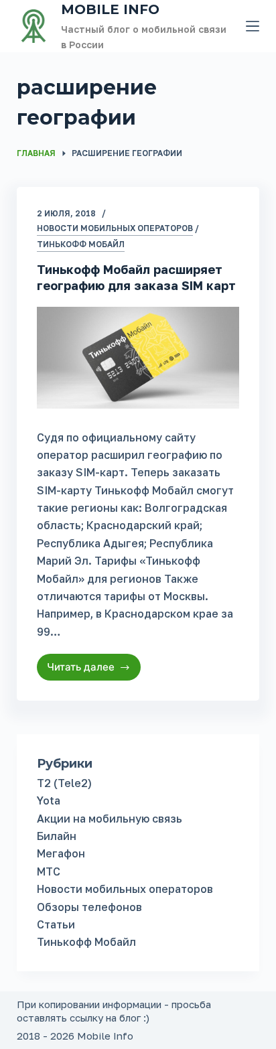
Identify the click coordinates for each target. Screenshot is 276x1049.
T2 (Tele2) (64, 783)
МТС (48, 871)
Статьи (56, 924)
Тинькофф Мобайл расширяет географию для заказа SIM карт (136, 277)
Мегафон (61, 853)
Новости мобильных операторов (115, 228)
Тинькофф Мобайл (81, 244)
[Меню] (252, 26)
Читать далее (94, 670)
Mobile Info (110, 9)
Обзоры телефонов (89, 907)
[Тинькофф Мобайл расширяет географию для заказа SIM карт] (138, 357)
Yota (48, 800)
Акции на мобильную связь (109, 818)
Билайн (56, 836)
